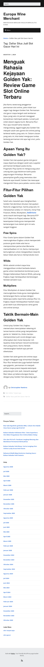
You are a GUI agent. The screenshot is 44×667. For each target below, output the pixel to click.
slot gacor (7, 635)
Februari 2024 (8, 602)
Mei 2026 (6, 476)
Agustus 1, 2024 (9, 55)
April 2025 (6, 536)
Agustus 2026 (8, 467)
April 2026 (6, 481)
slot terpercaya (9, 630)
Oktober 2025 (8, 509)
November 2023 (8, 616)
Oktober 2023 (8, 620)
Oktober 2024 (8, 564)
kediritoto (31, 212)
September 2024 (9, 569)
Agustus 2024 (8, 574)
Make (13, 653)
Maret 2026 (7, 485)
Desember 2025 (8, 499)
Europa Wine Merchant (14, 16)
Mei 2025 (6, 532)
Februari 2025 (8, 546)
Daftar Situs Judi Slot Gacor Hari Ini (18, 397)
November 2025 (8, 504)
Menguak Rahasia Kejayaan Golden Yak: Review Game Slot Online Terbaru (19, 79)
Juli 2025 (6, 523)
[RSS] (22, 660)
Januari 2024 (7, 606)
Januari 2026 (7, 495)
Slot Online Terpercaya (13, 393)
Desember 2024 (8, 555)
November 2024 (8, 560)
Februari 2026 (8, 490)
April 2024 (6, 592)
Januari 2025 (7, 550)
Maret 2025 (7, 541)
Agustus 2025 (8, 518)
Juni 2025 (6, 527)
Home (5, 38)
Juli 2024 (6, 578)
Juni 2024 (6, 583)
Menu (8, 30)
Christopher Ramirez (19, 387)
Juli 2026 (6, 471)
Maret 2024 (7, 597)
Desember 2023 (8, 611)
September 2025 (9, 513)
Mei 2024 (6, 588)
